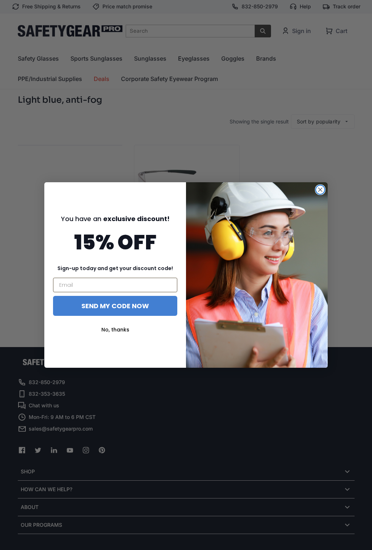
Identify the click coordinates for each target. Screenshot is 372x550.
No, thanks (115, 329)
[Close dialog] (320, 189)
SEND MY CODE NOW (115, 305)
